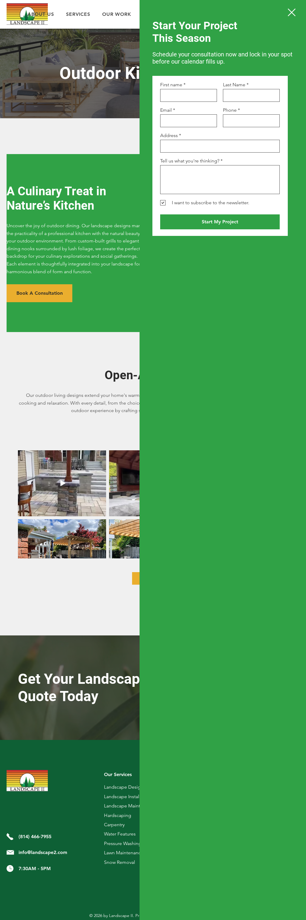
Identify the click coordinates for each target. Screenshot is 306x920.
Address (169, 135)
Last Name (234, 84)
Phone (230, 110)
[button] (292, 12)
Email (166, 110)
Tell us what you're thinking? (189, 161)
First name (171, 84)
